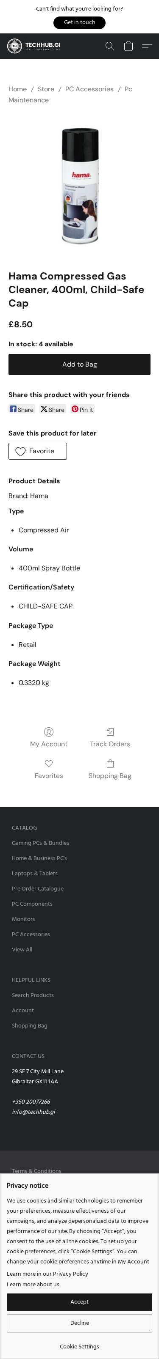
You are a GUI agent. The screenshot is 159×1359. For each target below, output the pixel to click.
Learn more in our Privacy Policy (47, 1274)
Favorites (49, 775)
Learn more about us (33, 1285)
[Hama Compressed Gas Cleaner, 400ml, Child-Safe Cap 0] (79, 186)
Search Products (33, 995)
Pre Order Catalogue (38, 889)
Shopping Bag (110, 775)
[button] (79, 22)
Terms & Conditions (36, 1171)
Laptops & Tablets (35, 874)
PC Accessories (89, 89)
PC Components (32, 904)
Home (17, 89)
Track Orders (110, 744)
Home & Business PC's (39, 858)
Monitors (23, 919)
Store (46, 89)
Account (23, 1011)
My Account (48, 744)
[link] (79, 1344)
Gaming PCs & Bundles (40, 843)
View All (22, 950)
